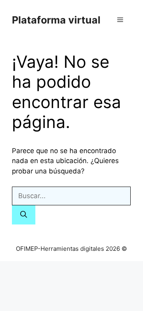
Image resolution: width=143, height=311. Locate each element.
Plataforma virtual (56, 20)
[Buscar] (23, 214)
